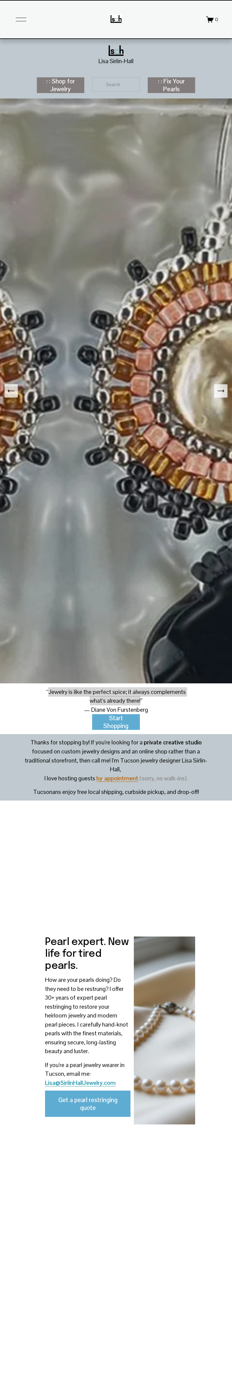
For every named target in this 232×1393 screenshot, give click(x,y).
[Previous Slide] (11, 391)
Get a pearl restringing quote (88, 1104)
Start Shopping (115, 722)
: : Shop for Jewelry (60, 85)
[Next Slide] (220, 391)
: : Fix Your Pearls (171, 85)
